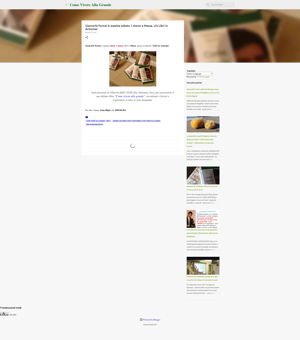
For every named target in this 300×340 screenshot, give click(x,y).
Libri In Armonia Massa (94, 124)
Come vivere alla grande (130, 96)
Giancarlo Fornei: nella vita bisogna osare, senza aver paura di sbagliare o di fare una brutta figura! (203, 92)
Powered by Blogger (151, 319)
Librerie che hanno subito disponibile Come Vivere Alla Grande (136, 121)
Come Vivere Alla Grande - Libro (98, 121)
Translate (206, 77)
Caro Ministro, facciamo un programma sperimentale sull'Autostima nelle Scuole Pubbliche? (202, 233)
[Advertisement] (133, 175)
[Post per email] (86, 118)
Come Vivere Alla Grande (90, 4)
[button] (86, 37)
